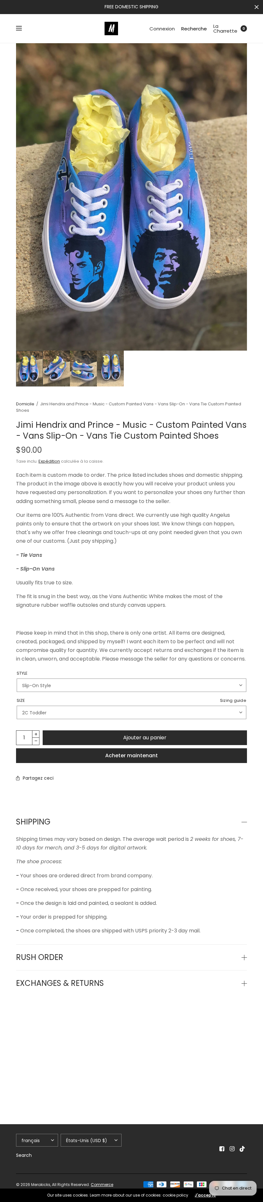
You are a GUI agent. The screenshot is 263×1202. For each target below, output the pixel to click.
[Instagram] (232, 1149)
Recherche (194, 28)
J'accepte (205, 1195)
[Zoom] (131, 197)
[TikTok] (242, 1149)
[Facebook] (222, 1149)
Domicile (25, 404)
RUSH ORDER (39, 957)
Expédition (49, 461)
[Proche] (256, 7)
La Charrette (225, 28)
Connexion (162, 28)
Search (24, 1155)
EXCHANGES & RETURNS (60, 983)
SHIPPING (33, 822)
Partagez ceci (38, 778)
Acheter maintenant (131, 755)
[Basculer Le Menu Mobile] (23, 28)
